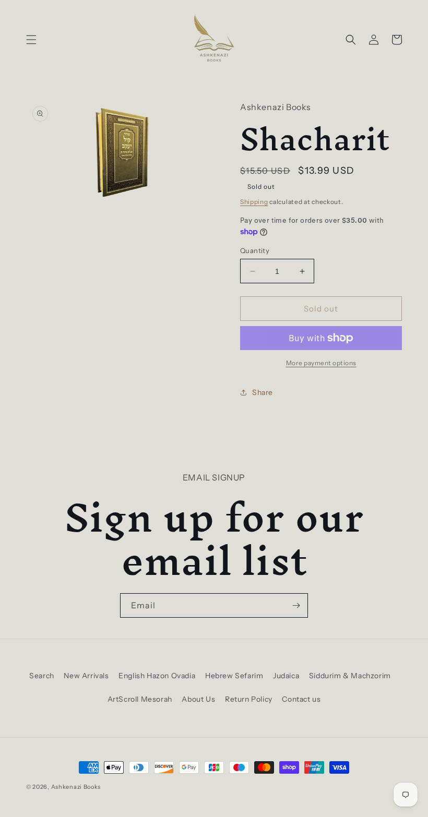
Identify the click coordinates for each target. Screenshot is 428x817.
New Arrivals (86, 675)
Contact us (301, 699)
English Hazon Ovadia (156, 675)
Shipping (254, 202)
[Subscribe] (295, 605)
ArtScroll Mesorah (140, 699)
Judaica (286, 675)
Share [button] (262, 392)
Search (41, 675)
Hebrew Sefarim (234, 675)
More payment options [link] (321, 363)
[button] (31, 39)
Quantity (254, 250)
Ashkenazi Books (76, 786)
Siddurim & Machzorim (350, 675)
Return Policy (248, 699)
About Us (198, 699)
